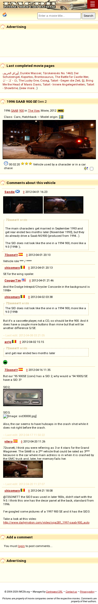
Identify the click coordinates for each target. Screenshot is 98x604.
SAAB (14, 110)
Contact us (71, 591)
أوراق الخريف (11, 73)
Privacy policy (87, 591)
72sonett (11, 255)
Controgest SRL (54, 591)
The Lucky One (29, 80)
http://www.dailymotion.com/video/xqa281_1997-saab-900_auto (46, 522)
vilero (8, 441)
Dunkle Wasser (30, 73)
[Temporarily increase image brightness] (86, 168)
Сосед (44, 80)
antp (7, 342)
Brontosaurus (43, 77)
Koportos (27, 77)
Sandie (9, 192)
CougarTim (12, 280)
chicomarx (12, 267)
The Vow (33, 110)
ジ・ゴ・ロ (10, 80)
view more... (28, 88)
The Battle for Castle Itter (71, 77)
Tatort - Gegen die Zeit (65, 80)
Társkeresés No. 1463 (57, 73)
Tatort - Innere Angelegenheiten (64, 84)
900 (21, 110)
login (21, 546)
